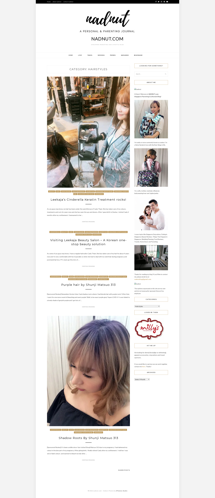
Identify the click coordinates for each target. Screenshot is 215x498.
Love (80, 55)
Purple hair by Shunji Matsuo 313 (88, 285)
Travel (89, 55)
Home (49, 1)
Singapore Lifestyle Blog (118, 232)
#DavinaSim (138, 55)
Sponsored (99, 194)
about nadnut (57, 1)
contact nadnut (68, 1)
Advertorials (55, 232)
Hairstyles (90, 191)
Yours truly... (103, 279)
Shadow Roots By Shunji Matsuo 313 (88, 438)
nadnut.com (107, 38)
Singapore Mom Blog (86, 194)
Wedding (101, 55)
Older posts (124, 470)
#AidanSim (125, 55)
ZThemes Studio (121, 491)
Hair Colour (66, 191)
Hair (58, 191)
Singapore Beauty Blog (104, 191)
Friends (113, 55)
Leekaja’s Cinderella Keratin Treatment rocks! (88, 199)
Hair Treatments (78, 191)
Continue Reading (88, 221)
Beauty (51, 191)
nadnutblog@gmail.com (142, 279)
